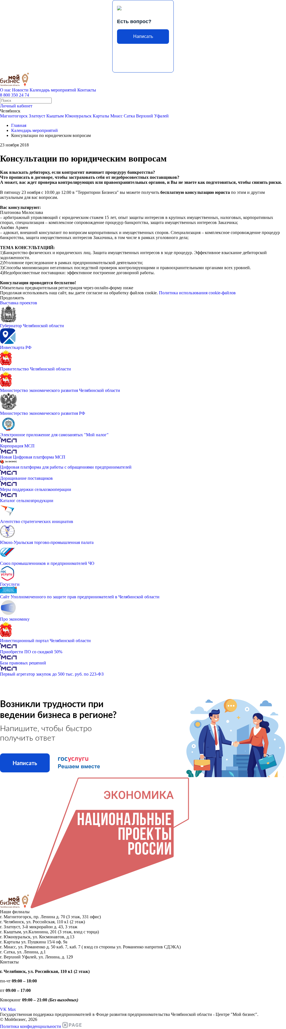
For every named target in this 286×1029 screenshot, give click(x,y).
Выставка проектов (18, 302)
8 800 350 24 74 (14, 95)
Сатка (129, 116)
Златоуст (37, 116)
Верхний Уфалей (152, 116)
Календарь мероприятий (53, 90)
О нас (5, 90)
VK (3, 1009)
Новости (20, 90)
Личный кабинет (16, 105)
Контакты (86, 90)
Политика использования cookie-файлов (197, 292)
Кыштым (55, 116)
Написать (143, 36)
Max (12, 1009)
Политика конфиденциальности (30, 1026)
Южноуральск (78, 116)
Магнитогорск (14, 116)
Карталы (101, 116)
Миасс (116, 116)
